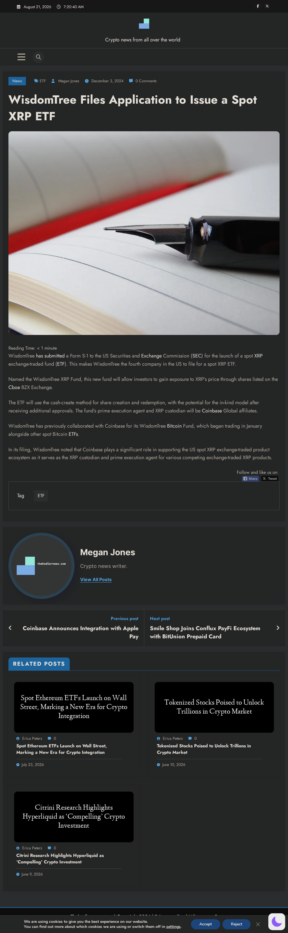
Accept (205, 924)
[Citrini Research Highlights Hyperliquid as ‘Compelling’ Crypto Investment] (74, 816)
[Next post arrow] (278, 628)
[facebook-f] (258, 6)
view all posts (96, 579)
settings (173, 926)
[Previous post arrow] (10, 628)
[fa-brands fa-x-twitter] (267, 6)
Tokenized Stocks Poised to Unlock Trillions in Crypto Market (204, 749)
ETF (43, 81)
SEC (196, 355)
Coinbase (212, 410)
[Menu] (21, 57)
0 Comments (146, 81)
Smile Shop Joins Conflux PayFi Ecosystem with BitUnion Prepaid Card (205, 632)
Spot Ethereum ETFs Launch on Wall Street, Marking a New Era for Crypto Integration (61, 749)
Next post (160, 618)
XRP (258, 355)
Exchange (151, 355)
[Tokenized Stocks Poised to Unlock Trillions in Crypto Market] (214, 707)
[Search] (38, 57)
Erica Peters (32, 738)
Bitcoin (174, 426)
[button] (276, 921)
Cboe (14, 387)
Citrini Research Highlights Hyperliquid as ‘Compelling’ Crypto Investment (60, 858)
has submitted (50, 355)
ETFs (73, 434)
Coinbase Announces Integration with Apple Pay (80, 632)
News (17, 81)
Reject (236, 924)
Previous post (124, 618)
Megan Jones (68, 81)
